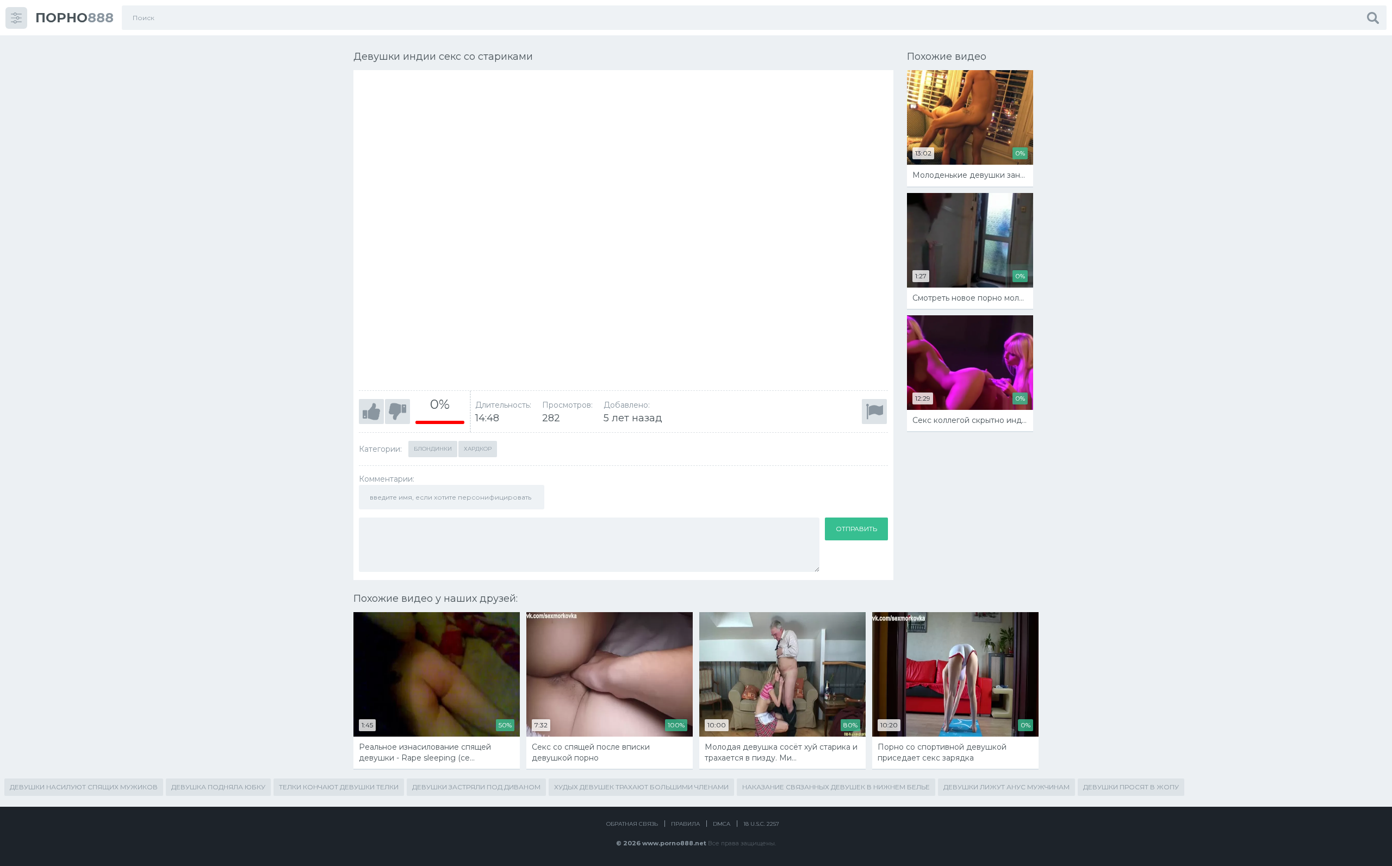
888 (74, 18)
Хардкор (478, 448)
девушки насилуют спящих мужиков (84, 787)
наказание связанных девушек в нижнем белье (836, 787)
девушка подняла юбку (218, 787)
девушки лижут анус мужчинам (1006, 787)
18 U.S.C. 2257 (761, 823)
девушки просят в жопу (1131, 787)
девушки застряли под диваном (476, 787)
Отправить (856, 529)
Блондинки (433, 448)
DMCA (721, 823)
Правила (685, 823)
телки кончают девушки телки (339, 787)
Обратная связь (632, 823)
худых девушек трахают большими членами (641, 787)
